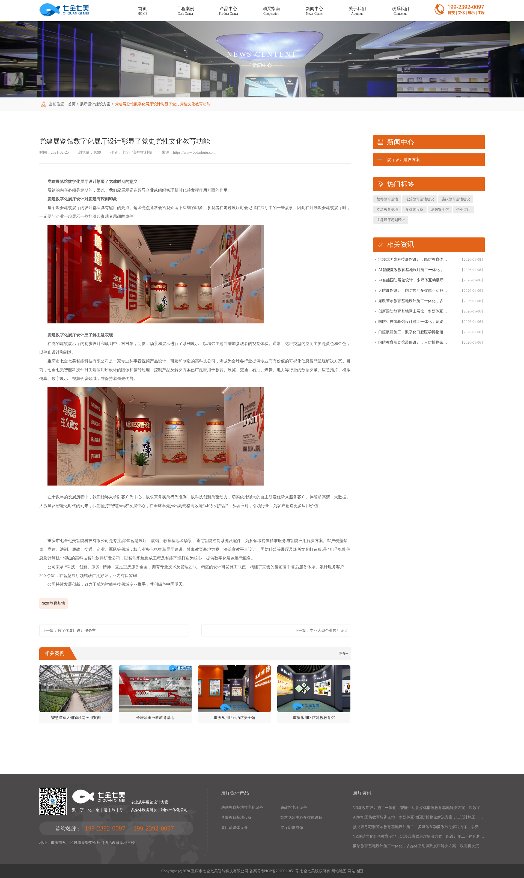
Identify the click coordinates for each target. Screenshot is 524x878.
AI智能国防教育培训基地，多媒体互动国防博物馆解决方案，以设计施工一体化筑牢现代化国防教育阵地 (419, 817)
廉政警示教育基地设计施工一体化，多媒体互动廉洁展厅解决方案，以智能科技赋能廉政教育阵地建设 (413, 301)
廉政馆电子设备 (293, 807)
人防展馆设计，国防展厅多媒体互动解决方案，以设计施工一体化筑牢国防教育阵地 (413, 290)
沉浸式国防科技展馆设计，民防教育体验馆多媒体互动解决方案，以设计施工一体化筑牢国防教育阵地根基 (413, 259)
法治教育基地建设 (420, 199)
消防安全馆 (440, 209)
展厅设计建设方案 (95, 104)
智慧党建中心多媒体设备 (301, 818)
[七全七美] (64, 15)
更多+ (343, 653)
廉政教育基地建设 (456, 199)
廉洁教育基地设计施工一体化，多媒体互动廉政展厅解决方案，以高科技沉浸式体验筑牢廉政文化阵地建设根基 (419, 846)
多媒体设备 (414, 209)
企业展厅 (463, 209)
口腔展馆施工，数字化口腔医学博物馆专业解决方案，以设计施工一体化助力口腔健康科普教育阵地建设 (413, 332)
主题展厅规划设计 (391, 220)
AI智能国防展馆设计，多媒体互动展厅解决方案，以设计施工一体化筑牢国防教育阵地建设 (413, 280)
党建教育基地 (53, 603)
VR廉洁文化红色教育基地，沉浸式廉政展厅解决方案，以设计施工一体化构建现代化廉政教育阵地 (419, 836)
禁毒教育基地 (387, 199)
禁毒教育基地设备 (236, 818)
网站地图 (339, 871)
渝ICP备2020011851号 (280, 871)
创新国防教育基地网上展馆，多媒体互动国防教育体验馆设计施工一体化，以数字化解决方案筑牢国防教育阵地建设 (413, 311)
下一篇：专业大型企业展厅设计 (321, 631)
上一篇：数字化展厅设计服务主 (69, 631)
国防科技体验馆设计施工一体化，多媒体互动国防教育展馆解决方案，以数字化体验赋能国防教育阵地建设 (413, 322)
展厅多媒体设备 (234, 828)
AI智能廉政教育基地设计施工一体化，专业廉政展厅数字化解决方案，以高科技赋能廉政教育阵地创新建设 (413, 270)
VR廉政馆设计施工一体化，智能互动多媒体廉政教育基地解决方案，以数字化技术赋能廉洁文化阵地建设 (419, 808)
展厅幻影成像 (291, 828)
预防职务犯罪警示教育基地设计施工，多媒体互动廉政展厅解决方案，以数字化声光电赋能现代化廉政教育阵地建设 (419, 827)
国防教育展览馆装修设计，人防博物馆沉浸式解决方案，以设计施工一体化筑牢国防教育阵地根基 (413, 342)
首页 (72, 104)
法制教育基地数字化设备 (242, 807)
